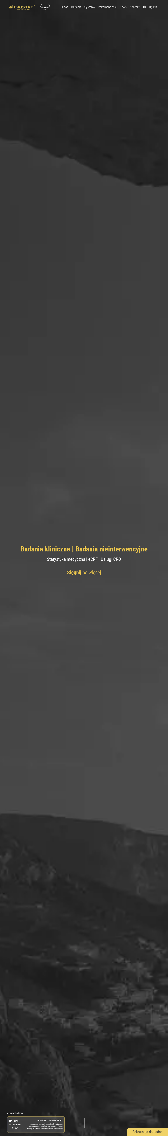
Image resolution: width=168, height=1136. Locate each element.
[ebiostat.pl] (22, 7)
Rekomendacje (107, 7)
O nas (64, 7)
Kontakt (135, 7)
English (152, 7)
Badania (76, 7)
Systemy (89, 7)
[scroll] (84, 1123)
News (123, 7)
